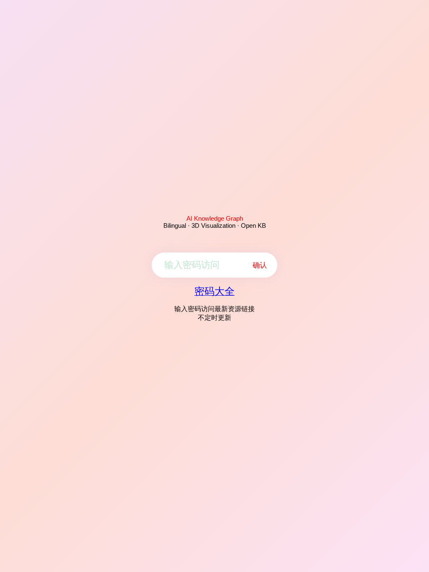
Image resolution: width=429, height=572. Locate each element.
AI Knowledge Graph (214, 218)
